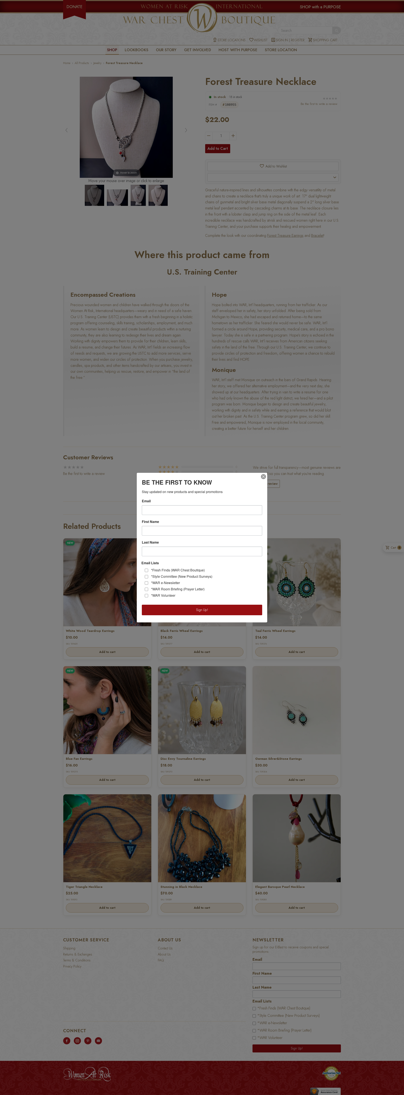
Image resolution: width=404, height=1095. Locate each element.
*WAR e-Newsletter (165, 582)
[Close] (263, 476)
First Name (150, 521)
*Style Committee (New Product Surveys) (181, 576)
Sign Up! (202, 609)
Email (146, 501)
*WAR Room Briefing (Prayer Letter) (178, 589)
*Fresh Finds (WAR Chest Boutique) (178, 570)
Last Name (150, 542)
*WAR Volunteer (163, 595)
